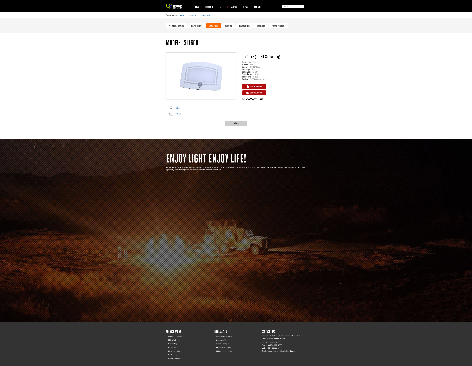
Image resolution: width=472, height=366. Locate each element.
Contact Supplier (256, 86)
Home (182, 15)
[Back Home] (174, 3)
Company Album (222, 340)
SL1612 (178, 114)
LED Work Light (196, 25)
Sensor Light (206, 15)
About (222, 6)
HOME (197, 6)
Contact (257, 6)
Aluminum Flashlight (176, 25)
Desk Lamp (261, 25)
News (245, 6)
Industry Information (224, 351)
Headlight (228, 25)
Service (234, 6)
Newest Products (278, 25)
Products (209, 6)
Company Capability (224, 336)
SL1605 (178, 108)
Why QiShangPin (222, 344)
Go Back (236, 123)
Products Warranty (223, 347)
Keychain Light (244, 25)
